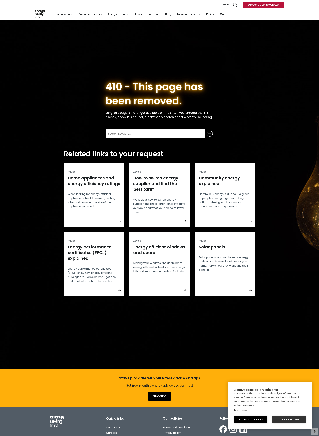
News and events (188, 14)
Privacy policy (172, 433)
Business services (90, 14)
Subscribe (159, 396)
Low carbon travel (147, 14)
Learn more (240, 410)
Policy (210, 14)
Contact (225, 14)
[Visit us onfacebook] (223, 429)
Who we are (65, 14)
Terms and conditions (177, 427)
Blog (168, 14)
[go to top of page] (314, 431)
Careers (111, 433)
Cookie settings (289, 419)
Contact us (113, 427)
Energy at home (118, 14)
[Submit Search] (210, 134)
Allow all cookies (251, 419)
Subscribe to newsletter (264, 5)
